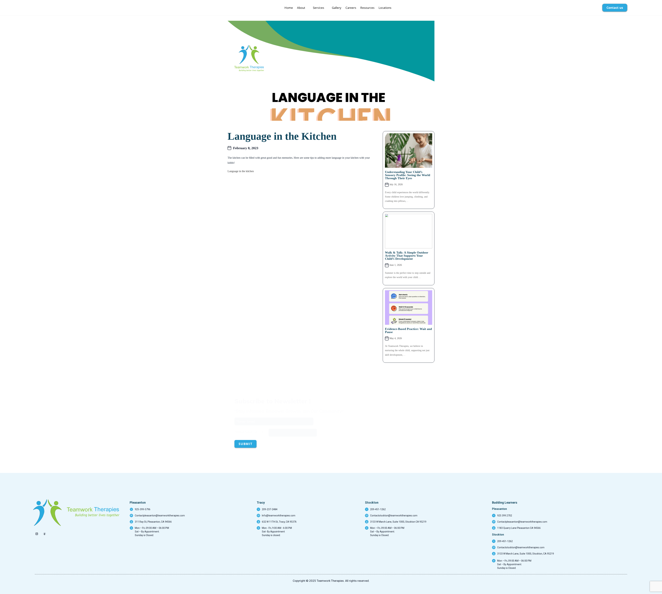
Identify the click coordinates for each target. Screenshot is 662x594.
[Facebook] (44, 532)
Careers (350, 8)
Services (318, 8)
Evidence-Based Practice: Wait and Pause (408, 330)
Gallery (336, 8)
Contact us (614, 8)
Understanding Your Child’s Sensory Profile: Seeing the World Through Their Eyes (407, 175)
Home (288, 8)
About (301, 8)
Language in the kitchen (241, 171)
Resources (367, 8)
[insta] (36, 532)
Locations (385, 8)
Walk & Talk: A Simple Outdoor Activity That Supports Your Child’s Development (406, 255)
